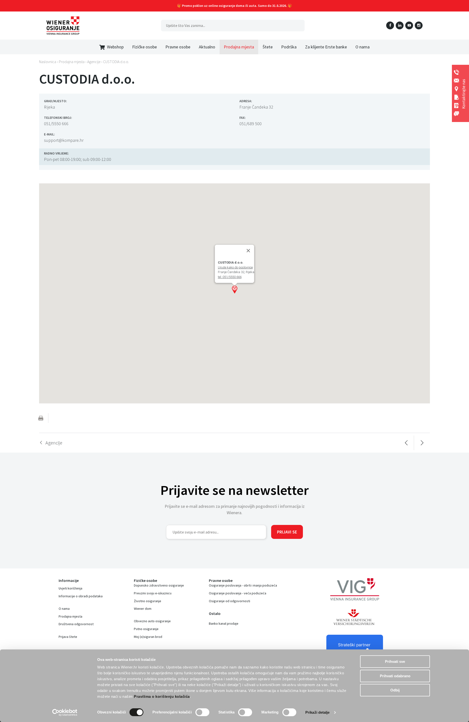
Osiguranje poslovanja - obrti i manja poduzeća (243, 585)
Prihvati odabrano (395, 676)
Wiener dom (142, 608)
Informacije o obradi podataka (81, 596)
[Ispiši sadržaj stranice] (40, 418)
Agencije (93, 61)
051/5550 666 (56, 123)
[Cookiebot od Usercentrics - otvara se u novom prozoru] (64, 712)
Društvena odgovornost (76, 624)
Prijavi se (287, 532)
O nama (64, 608)
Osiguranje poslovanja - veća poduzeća (237, 593)
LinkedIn (400, 25)
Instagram (419, 25)
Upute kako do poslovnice (235, 267)
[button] (234, 289)
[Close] (248, 250)
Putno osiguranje (146, 629)
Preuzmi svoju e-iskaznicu (152, 593)
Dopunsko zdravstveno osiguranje (159, 585)
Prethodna (406, 442)
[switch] (202, 712)
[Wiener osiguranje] (62, 25)
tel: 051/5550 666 (230, 277)
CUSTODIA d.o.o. (116, 61)
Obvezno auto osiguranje (152, 621)
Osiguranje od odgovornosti (229, 601)
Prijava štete (68, 636)
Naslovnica (47, 61)
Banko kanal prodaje (223, 623)
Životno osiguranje (147, 601)
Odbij (395, 690)
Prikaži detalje (317, 712)
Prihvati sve (395, 661)
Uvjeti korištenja (70, 588)
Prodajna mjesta (70, 616)
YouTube (409, 25)
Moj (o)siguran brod (148, 636)
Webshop (115, 47)
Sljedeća (422, 442)
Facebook (390, 25)
